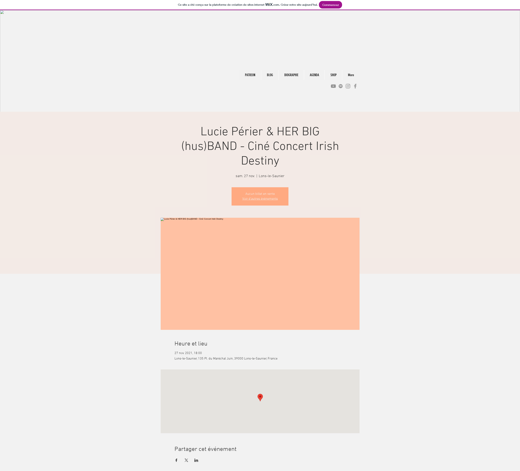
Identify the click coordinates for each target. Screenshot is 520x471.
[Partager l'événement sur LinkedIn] (196, 460)
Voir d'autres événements (260, 199)
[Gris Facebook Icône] (355, 86)
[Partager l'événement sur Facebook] (176, 460)
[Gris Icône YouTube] (333, 86)
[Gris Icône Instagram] (348, 86)
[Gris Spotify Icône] (341, 86)
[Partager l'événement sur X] (186, 460)
